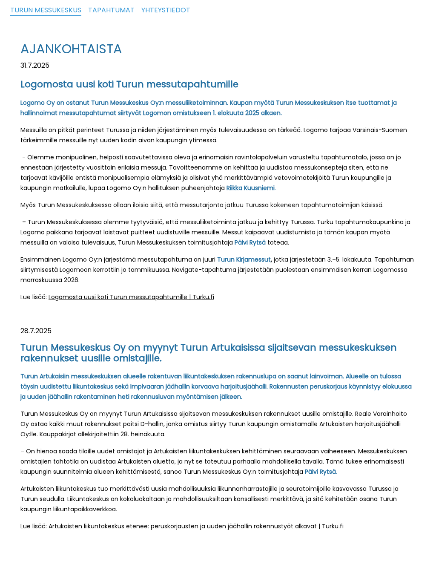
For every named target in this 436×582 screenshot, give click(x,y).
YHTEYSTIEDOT (165, 10)
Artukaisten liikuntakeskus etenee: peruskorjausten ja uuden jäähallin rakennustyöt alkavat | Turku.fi (196, 526)
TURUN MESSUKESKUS (45, 10)
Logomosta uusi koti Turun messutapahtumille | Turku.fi (131, 297)
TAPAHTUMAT (111, 10)
